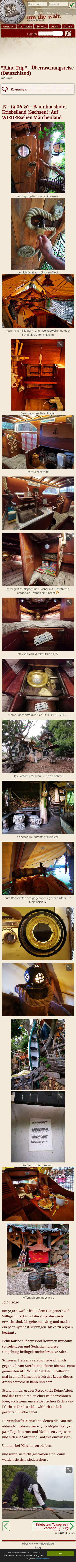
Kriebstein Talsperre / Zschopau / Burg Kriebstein (52, 1528)
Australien (25, 26)
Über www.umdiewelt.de (38, 1543)
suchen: (32, 34)
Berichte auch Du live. (55, 13)
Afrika (68, 26)
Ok (60, 1554)
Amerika (8, 26)
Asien (54, 26)
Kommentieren (19, 89)
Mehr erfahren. (42, 1559)
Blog (38, 1547)
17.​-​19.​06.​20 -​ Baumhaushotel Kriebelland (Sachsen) (6, 1526)
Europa (41, 26)
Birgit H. (10, 78)
